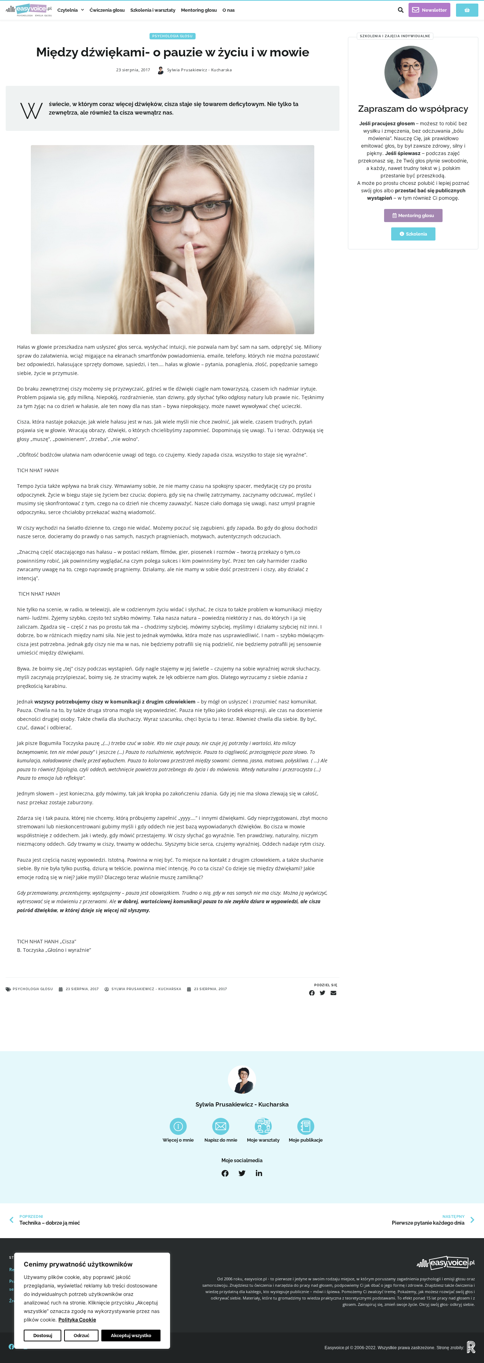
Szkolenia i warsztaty (152, 10)
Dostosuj (42, 1335)
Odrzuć (81, 1335)
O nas (229, 10)
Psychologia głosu (172, 36)
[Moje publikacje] (305, 1126)
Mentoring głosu (199, 10)
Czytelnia (67, 10)
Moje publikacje (306, 1140)
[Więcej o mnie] (178, 1126)
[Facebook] (225, 1173)
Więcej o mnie (178, 1140)
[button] (401, 10)
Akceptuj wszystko (131, 1335)
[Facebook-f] (11, 1346)
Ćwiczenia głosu (107, 10)
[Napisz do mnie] (220, 1126)
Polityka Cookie (77, 1320)
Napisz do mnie (220, 1140)
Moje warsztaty (263, 1140)
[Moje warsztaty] (263, 1126)
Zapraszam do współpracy (413, 109)
